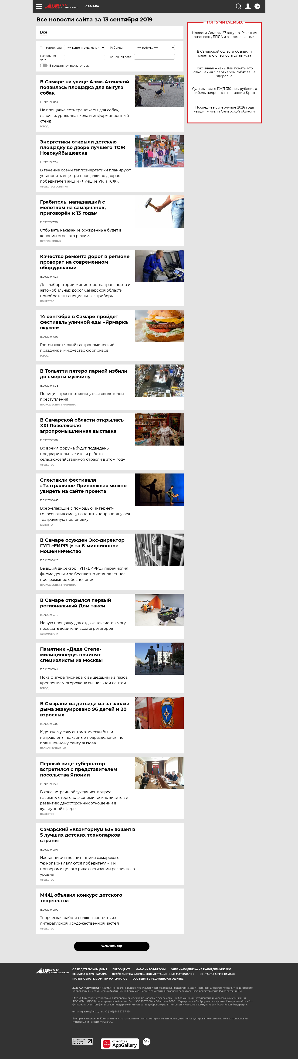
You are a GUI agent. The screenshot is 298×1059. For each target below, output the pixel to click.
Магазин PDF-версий (151, 969)
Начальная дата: (48, 57)
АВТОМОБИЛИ (49, 634)
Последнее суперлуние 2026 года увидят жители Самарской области (224, 109)
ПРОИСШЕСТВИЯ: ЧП (53, 748)
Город (44, 127)
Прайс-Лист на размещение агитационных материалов (153, 974)
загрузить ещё (111, 946)
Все (43, 32)
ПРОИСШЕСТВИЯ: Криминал (59, 405)
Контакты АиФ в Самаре (217, 974)
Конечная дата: (121, 57)
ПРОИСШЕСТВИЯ (50, 241)
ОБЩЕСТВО (47, 301)
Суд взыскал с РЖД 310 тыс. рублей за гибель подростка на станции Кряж (224, 91)
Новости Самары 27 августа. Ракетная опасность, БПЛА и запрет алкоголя (224, 35)
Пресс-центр (121, 969)
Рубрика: (116, 47)
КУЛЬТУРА (46, 525)
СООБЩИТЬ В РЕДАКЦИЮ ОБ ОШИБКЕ (158, 978)
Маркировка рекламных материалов (99, 978)
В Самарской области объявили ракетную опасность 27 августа (224, 54)
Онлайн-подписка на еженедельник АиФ (201, 969)
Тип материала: (51, 47)
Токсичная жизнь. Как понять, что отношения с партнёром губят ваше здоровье (224, 72)
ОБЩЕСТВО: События (54, 187)
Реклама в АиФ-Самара (89, 974)
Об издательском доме (89, 969)
